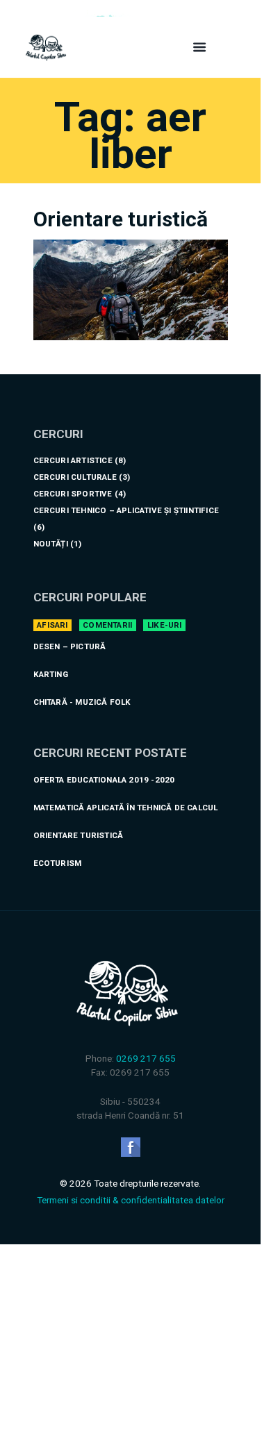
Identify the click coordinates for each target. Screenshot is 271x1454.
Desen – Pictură (69, 646)
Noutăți (50, 544)
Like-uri (164, 625)
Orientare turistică (120, 219)
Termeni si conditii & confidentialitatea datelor (130, 1199)
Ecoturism (57, 863)
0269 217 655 (146, 1058)
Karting (50, 674)
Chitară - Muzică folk (82, 702)
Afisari (52, 625)
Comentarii (107, 625)
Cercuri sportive (73, 494)
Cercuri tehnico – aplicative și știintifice (126, 510)
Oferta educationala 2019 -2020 (104, 780)
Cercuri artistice (73, 460)
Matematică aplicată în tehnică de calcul (125, 807)
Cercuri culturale (75, 477)
